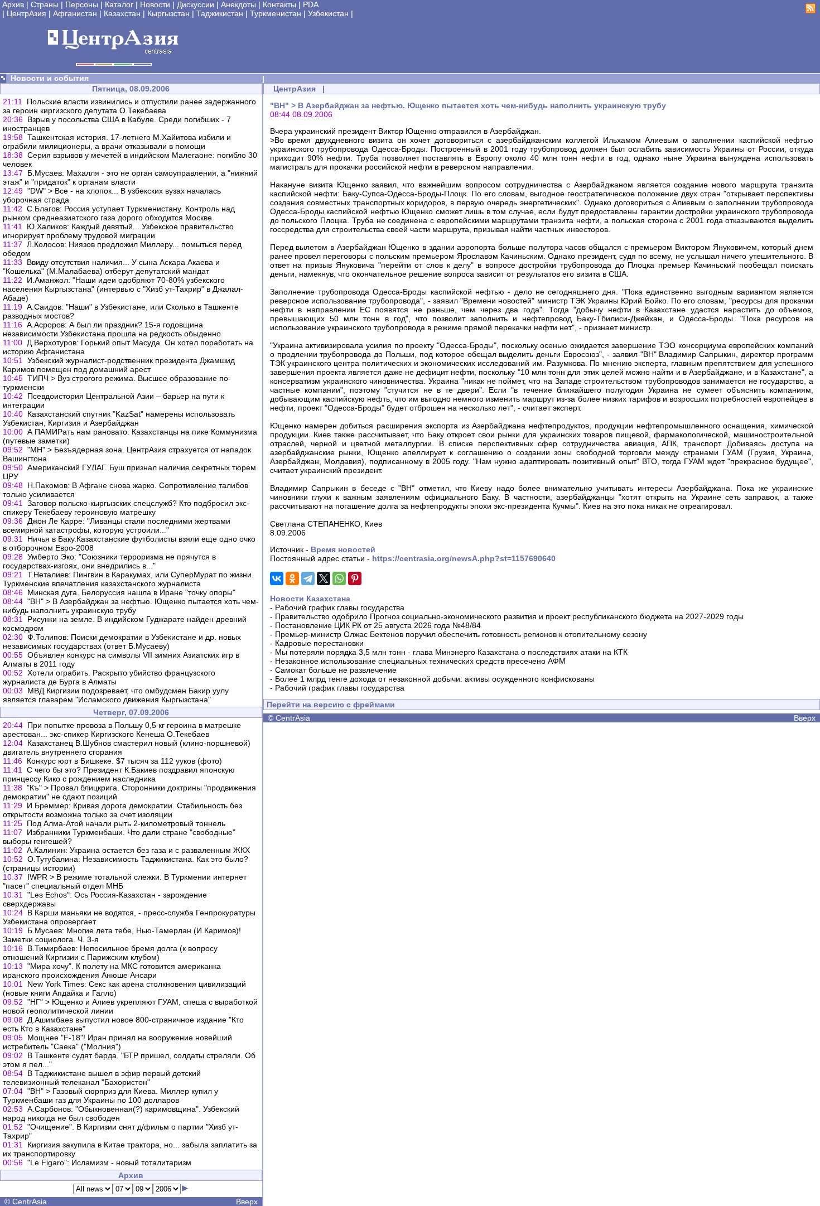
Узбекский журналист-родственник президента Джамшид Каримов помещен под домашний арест (119, 365)
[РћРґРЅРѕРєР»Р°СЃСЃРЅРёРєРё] (292, 578)
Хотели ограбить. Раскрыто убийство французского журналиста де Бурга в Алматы (109, 677)
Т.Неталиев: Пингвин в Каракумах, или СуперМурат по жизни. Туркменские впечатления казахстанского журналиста (128, 579)
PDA (311, 4)
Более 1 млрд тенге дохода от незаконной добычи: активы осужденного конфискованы (435, 678)
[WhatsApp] (339, 578)
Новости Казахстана (310, 598)
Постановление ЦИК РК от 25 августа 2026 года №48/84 (378, 625)
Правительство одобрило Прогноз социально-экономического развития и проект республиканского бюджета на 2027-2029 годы (509, 616)
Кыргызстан (168, 13)
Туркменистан (275, 13)
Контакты (279, 4)
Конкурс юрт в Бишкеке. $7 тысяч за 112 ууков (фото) (124, 760)
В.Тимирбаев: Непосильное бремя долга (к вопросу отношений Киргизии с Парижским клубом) (110, 953)
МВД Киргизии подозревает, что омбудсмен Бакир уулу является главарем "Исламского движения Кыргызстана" (116, 695)
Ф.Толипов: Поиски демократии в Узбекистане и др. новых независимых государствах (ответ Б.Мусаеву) (122, 641)
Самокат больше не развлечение (336, 669)
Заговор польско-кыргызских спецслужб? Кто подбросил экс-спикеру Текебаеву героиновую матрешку (126, 508)
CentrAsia (29, 1201)
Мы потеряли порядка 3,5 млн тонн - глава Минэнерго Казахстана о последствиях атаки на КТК (451, 652)
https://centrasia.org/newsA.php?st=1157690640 (464, 558)
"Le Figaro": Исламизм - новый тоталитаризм (109, 1162)
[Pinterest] (354, 578)
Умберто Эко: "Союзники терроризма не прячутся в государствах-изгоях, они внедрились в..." (109, 561)
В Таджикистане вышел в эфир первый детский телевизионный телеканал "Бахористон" (102, 1078)
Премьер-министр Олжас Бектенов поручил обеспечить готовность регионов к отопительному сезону (461, 634)
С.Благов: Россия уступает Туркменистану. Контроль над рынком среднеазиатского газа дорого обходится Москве (119, 213)
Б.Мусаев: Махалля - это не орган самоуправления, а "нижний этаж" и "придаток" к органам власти (130, 177)
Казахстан (122, 13)
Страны (45, 4)
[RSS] (810, 10)
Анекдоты (238, 4)
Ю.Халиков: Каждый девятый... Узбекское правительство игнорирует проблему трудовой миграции (118, 231)
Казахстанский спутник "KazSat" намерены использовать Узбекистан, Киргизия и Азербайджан (119, 418)
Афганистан (75, 13)
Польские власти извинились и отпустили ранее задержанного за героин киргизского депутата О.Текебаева (129, 106)
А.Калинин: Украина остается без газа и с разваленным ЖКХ (138, 850)
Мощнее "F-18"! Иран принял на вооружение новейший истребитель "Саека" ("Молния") (117, 1042)
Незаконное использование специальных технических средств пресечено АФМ (420, 661)
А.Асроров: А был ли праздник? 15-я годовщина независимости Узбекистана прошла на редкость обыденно (112, 329)
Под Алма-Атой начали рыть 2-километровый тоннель (126, 823)
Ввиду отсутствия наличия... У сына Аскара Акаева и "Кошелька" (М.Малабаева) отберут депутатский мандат (111, 267)
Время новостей (343, 549)
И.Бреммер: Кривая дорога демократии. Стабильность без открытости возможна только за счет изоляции (122, 810)
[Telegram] (308, 578)
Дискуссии (195, 4)
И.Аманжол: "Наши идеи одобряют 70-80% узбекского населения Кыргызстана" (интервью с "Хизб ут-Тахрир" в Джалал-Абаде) (123, 289)
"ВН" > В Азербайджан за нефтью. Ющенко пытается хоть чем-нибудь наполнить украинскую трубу (131, 606)
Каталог (119, 4)
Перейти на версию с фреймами (331, 704)
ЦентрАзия (26, 13)
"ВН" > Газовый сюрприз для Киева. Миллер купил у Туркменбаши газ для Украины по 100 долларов (110, 1095)
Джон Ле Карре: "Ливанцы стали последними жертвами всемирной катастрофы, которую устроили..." (116, 525)
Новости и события (50, 78)
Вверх (247, 1201)
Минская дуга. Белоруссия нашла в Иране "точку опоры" (131, 592)
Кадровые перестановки (319, 643)
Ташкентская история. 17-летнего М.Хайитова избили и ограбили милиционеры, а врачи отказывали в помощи (117, 142)
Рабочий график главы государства (339, 607)
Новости (155, 4)
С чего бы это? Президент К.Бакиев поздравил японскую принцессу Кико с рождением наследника (119, 774)
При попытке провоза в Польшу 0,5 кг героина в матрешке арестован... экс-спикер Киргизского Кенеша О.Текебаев (122, 730)
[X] (323, 578)
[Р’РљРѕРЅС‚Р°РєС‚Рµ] (276, 578)
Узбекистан (328, 13)
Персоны (81, 4)
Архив (13, 4)
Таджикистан (219, 13)
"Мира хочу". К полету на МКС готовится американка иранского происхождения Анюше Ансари (112, 971)
